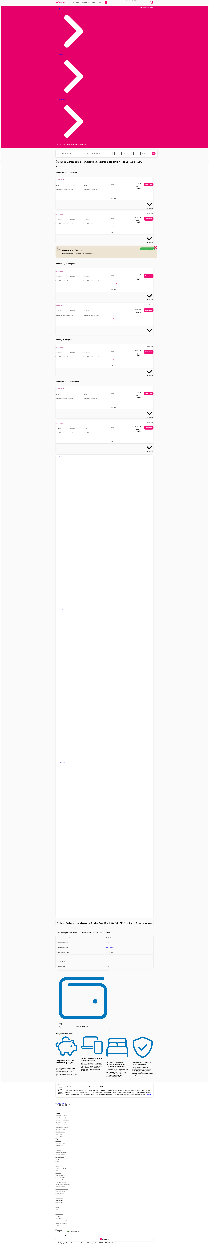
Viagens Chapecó (59, 1145)
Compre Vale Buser (60, 1193)
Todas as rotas (59, 1134)
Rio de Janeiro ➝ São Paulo (62, 1115)
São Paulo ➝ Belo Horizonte (62, 1120)
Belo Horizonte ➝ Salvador (62, 1127)
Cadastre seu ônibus (60, 1177)
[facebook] (59, 1105)
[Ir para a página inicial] (61, 1103)
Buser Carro (58, 1141)
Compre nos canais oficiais (62, 1189)
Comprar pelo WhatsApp (148, 249)
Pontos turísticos (59, 1198)
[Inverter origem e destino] (85, 153)
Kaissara (57, 1166)
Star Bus (57, 1163)
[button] (104, 193)
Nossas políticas (59, 1214)
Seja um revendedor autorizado (63, 1184)
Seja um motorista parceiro (62, 1179)
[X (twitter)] (62, 1105)
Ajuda (100, 2)
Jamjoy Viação (109, 947)
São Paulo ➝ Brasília (60, 1132)
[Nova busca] (151, 2)
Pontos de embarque (60, 1195)
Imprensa (58, 1205)
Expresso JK (58, 1150)
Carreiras (58, 1216)
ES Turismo (58, 1173)
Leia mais (148, 1094)
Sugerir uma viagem (60, 1191)
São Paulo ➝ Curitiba (61, 1122)
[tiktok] (68, 1105)
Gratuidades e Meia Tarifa (62, 1221)
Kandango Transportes (61, 1154)
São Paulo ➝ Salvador (61, 1129)
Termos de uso (59, 1211)
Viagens (94, 2)
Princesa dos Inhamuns (61, 1168)
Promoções (76, 2)
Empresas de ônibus (60, 1143)
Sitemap (57, 1225)
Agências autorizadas (60, 1186)
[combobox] (71, 153)
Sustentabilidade (59, 1218)
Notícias (57, 1207)
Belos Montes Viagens (61, 1152)
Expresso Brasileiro (60, 1175)
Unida (57, 1170)
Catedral (57, 1161)
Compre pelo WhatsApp (61, 1223)
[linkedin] (65, 1105)
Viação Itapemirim (60, 1157)
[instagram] (57, 1105)
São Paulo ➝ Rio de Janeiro (62, 1117)
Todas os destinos (60, 1136)
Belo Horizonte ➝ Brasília (62, 1124)
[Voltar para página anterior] (109, 2)
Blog (57, 1209)
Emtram (57, 1159)
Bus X (57, 1147)
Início (68, 2)
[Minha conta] (106, 2)
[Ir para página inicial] (60, 2)
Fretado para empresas (61, 1182)
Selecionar (148, 184)
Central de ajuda (59, 1202)
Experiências (85, 2)
